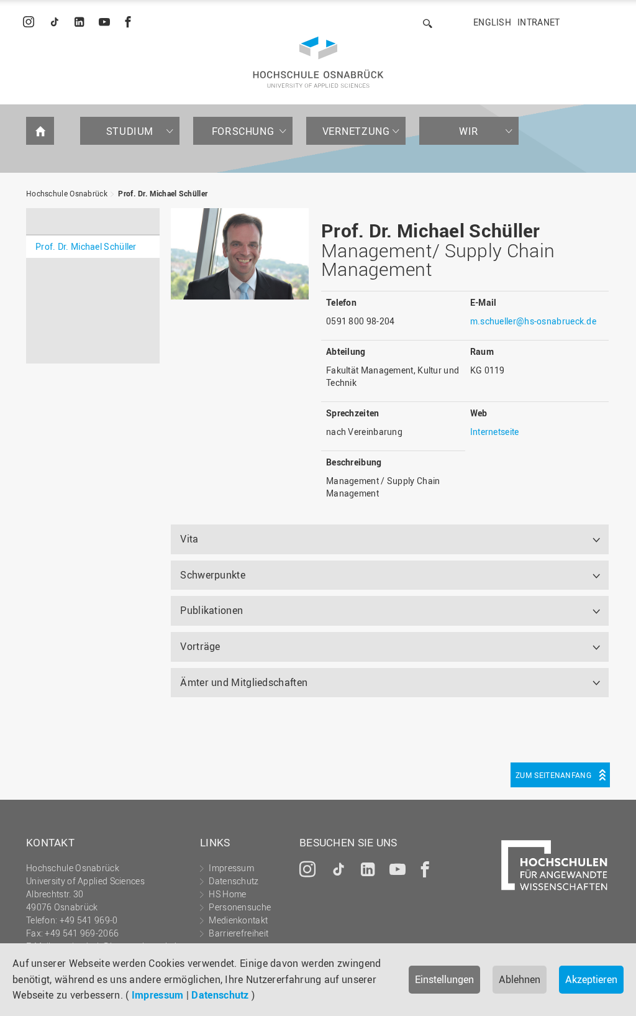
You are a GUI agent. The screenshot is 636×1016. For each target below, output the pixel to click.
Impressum (158, 995)
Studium (129, 131)
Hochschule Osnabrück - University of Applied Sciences (318, 62)
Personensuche (240, 907)
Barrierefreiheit (238, 933)
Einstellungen (444, 979)
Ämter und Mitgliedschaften (243, 682)
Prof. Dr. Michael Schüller (162, 193)
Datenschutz (219, 995)
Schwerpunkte (212, 575)
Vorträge (200, 646)
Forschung (243, 131)
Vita (189, 539)
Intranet (538, 22)
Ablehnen (519, 979)
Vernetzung (356, 131)
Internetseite (494, 431)
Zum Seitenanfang (553, 775)
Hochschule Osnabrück (66, 193)
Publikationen (211, 610)
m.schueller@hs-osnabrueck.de (533, 321)
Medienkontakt (238, 920)
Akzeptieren (591, 979)
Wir (469, 131)
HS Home (227, 894)
